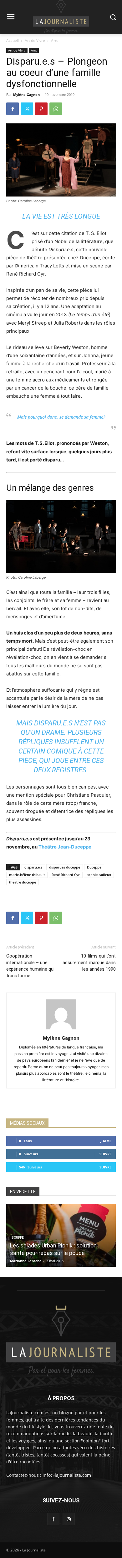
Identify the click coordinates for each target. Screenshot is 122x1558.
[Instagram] (69, 1519)
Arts (54, 40)
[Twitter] (27, 108)
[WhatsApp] (55, 108)
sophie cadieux (99, 874)
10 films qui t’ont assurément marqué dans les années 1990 (89, 962)
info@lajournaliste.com (67, 1475)
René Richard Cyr (66, 874)
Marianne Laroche (26, 1260)
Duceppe (94, 867)
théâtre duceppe (22, 882)
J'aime (105, 1140)
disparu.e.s (33, 867)
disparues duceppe (64, 867)
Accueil (12, 40)
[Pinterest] (41, 108)
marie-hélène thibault (27, 874)
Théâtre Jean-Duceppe (64, 847)
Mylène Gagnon (26, 94)
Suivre (105, 1154)
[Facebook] (12, 108)
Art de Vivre (35, 40)
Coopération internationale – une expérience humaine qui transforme (30, 965)
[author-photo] (61, 1029)
